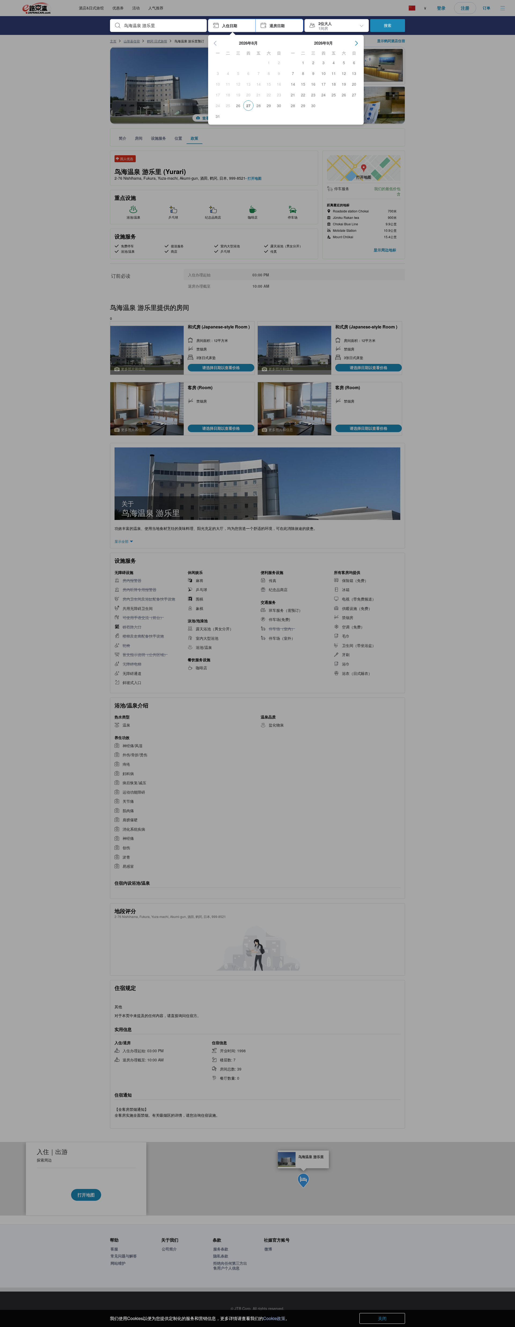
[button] (232, 25)
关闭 (382, 1318)
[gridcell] (269, 62)
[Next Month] (356, 43)
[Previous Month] (215, 43)
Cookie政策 (274, 1318)
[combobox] (162, 25)
